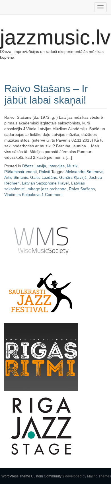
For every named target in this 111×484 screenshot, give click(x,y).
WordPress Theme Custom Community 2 (32, 476)
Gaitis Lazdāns (43, 177)
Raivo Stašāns (82, 189)
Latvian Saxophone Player (45, 183)
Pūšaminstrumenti (20, 171)
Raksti (44, 171)
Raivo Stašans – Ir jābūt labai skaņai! (46, 94)
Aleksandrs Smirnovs (84, 171)
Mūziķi (72, 166)
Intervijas (56, 166)
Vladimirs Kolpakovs (22, 194)
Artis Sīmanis (16, 177)
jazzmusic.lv (55, 37)
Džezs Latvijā (34, 166)
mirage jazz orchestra (47, 189)
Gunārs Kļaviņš (73, 177)
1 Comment (52, 194)
